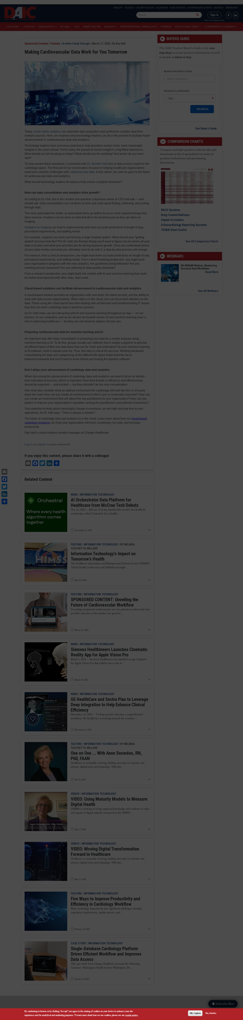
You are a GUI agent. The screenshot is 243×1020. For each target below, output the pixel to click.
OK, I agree (195, 1013)
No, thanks (210, 1013)
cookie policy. (131, 1015)
